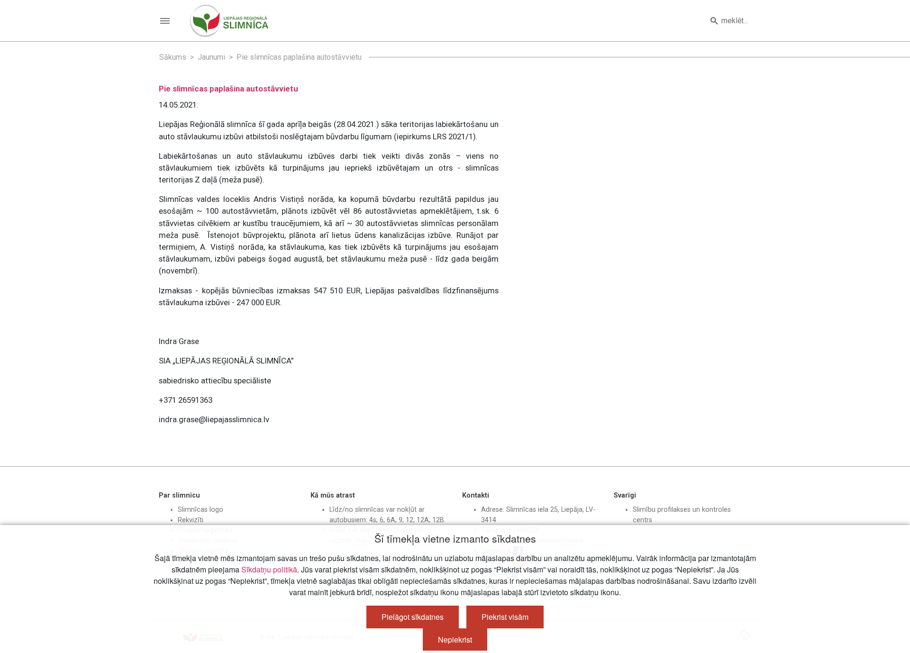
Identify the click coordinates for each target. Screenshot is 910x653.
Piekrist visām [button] (505, 616)
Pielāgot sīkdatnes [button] (413, 616)
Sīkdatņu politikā (269, 569)
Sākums (172, 57)
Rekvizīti (190, 520)
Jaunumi (211, 57)
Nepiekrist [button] (455, 639)
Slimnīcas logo (200, 510)
